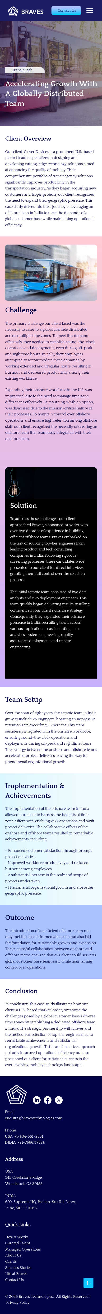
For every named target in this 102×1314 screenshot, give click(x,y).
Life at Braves (16, 1274)
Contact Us (14, 1280)
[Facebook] (47, 1100)
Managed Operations (23, 1249)
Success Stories (18, 1268)
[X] (59, 1100)
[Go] (88, 1283)
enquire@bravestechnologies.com (33, 1118)
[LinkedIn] (37, 1100)
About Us (13, 1255)
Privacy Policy (17, 1302)
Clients (11, 1261)
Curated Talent (17, 1243)
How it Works (16, 1237)
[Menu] (90, 10)
